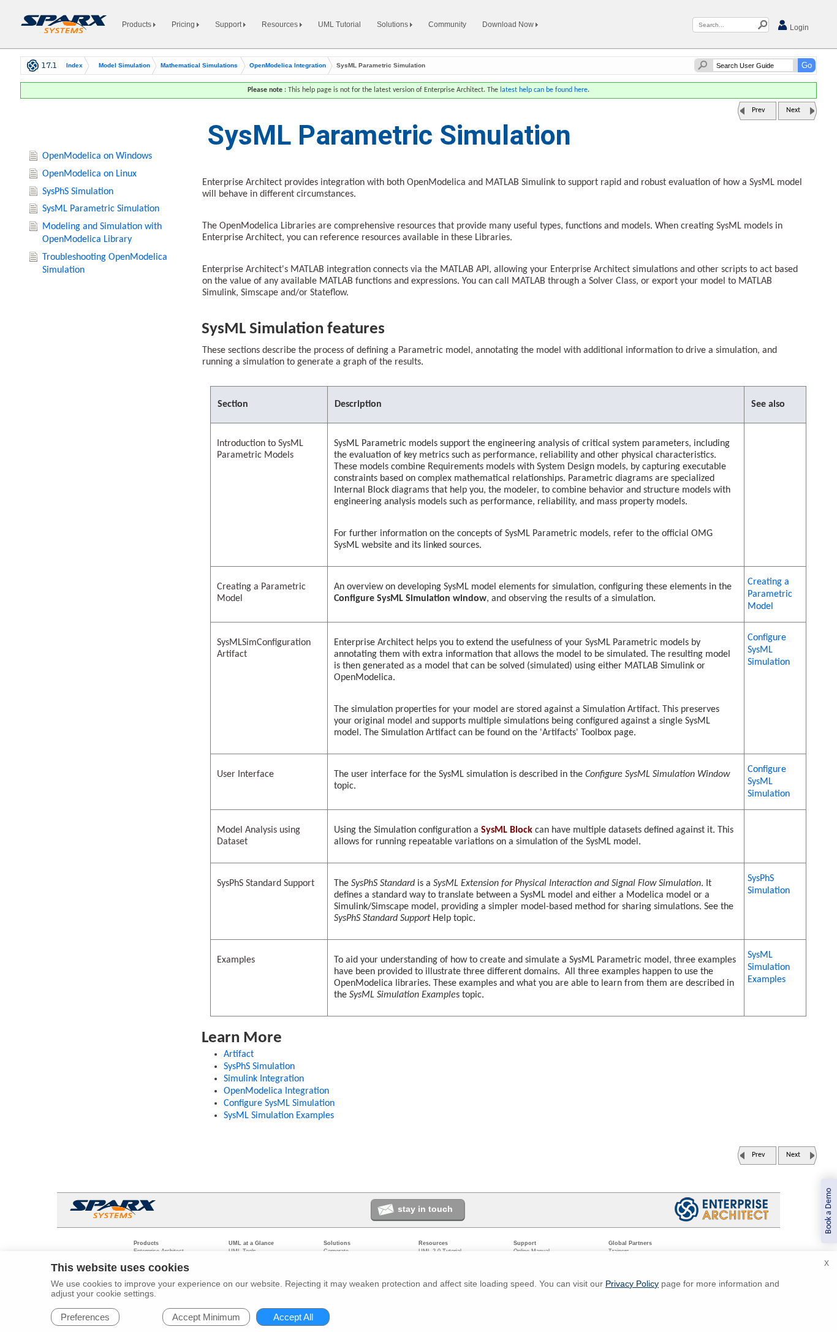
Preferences (85, 1317)
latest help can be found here (544, 90)
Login (798, 27)
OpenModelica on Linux (89, 174)
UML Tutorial (339, 24)
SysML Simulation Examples (769, 967)
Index (74, 65)
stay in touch (425, 1209)
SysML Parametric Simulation (100, 209)
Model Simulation (124, 65)
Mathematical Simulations (199, 65)
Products (137, 24)
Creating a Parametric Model (770, 594)
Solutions (393, 24)
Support (229, 24)
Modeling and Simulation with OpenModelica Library (102, 233)
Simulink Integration (264, 1079)
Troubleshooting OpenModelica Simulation (104, 263)
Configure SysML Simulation (769, 650)
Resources (281, 24)
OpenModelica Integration (287, 65)
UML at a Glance (251, 1243)
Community (447, 24)
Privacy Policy (632, 1283)
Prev (758, 110)
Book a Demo (828, 1211)
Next (793, 110)
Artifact (239, 1054)
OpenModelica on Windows (97, 156)
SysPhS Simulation (769, 885)
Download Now (509, 24)
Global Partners (630, 1243)
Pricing (184, 24)
